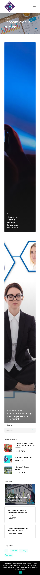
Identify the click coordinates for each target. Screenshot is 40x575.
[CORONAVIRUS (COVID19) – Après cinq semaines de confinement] (20, 328)
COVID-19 (14, 551)
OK (20, 572)
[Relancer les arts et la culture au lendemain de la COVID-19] (20, 137)
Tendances (8, 555)
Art (6, 551)
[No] (38, 568)
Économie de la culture (14, 214)
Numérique (23, 551)
